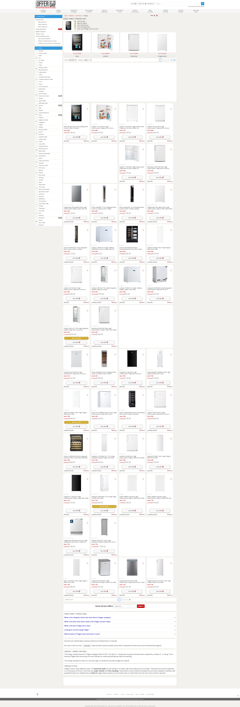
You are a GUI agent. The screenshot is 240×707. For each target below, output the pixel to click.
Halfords (41, 117)
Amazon (41, 51)
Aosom (41, 62)
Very (40, 213)
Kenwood (41, 134)
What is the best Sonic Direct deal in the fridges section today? (87, 622)
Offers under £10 (42, 24)
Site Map (142, 694)
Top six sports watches (44, 38)
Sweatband (42, 199)
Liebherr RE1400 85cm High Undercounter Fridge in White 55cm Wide (131, 457)
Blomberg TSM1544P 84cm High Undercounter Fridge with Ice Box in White (158, 167)
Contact (116, 694)
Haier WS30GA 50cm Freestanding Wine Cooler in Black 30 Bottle (76, 127)
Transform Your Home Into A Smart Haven (49, 43)
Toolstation (42, 208)
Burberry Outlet (43, 67)
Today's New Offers (48, 29)
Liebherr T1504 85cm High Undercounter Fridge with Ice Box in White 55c (131, 167)
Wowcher (41, 225)
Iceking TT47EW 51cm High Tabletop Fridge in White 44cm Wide (130, 288)
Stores (39, 48)
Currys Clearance (43, 86)
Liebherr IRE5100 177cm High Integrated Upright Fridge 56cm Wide (104, 288)
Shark (40, 182)
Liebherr (105, 56)
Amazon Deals (42, 53)
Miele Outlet (42, 151)
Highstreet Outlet (43, 120)
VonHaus (41, 215)
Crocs (40, 81)
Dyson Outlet (42, 101)
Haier (77, 56)
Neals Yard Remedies (44, 153)
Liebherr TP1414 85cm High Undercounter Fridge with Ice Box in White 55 (102, 127)
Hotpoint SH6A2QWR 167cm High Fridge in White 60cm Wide (104, 497)
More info (66, 141)
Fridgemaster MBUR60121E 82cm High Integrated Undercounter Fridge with (75, 541)
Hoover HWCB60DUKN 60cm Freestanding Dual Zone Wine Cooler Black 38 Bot (130, 248)
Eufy (40, 108)
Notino (40, 158)
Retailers (71, 16)
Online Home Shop (44, 161)
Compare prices (69, 221)
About (109, 694)
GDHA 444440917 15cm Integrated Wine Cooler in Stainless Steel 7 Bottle (104, 208)
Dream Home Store (50, 96)
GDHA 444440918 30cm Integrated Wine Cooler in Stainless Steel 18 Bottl (104, 372)
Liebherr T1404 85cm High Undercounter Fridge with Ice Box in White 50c (131, 127)
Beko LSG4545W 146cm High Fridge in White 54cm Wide (75, 581)
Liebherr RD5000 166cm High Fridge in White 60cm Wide (159, 248)
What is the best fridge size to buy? (77, 626)
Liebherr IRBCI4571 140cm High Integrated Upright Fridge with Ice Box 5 (104, 541)
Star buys (87, 645)
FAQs (136, 694)
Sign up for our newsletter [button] (115, 706)
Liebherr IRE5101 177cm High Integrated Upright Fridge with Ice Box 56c (76, 329)
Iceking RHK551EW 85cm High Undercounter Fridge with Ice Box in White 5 (75, 372)
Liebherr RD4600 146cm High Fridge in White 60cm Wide (75, 413)
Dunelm (41, 98)
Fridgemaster (162, 56)
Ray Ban (41, 170)
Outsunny (41, 163)
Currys (40, 84)
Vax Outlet (41, 211)
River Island (42, 175)
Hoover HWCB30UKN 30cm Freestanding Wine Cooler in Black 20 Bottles (132, 413)
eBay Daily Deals (43, 103)
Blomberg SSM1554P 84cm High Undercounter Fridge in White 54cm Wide (104, 329)
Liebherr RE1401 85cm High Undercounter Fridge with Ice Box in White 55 (75, 288)
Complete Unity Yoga (44, 77)
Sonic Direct (42, 187)
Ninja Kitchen (42, 156)
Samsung (41, 177)
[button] (134, 3)
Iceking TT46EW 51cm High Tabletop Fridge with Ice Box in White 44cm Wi (103, 248)
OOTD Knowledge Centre (42, 36)
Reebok (41, 173)
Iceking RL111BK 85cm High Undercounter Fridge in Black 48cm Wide (76, 497)
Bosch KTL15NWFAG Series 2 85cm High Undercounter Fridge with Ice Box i (104, 413)
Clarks (40, 74)
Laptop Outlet (42, 139)
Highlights (41, 16)
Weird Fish (50, 218)
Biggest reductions (41, 31)
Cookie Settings (150, 694)
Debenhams (42, 89)
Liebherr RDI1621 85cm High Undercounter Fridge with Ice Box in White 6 (158, 413)
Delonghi (41, 91)
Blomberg (134, 56)
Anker (40, 55)
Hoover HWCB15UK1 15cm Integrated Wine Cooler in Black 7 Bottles (75, 248)
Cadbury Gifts (42, 72)
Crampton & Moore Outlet (46, 79)
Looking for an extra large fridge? (76, 630)
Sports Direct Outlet (44, 189)
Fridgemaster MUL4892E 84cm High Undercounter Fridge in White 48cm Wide (159, 208)
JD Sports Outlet (43, 129)
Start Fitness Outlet (44, 191)
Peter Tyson (42, 168)
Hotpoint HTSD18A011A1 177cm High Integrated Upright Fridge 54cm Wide (103, 457)
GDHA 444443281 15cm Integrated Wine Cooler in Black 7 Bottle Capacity (131, 208)
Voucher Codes (40, 34)
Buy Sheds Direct (43, 70)
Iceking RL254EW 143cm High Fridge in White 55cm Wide (159, 457)
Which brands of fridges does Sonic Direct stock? (82, 634)
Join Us (122, 694)
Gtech (50, 115)
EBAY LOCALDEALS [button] (196, 11)
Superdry (41, 196)
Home (66, 16)
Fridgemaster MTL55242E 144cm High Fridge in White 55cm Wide (159, 581)
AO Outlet (41, 60)
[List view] (157, 15)
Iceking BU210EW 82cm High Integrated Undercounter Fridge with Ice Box (159, 288)
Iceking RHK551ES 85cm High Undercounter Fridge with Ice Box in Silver (132, 581)
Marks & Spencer (43, 149)
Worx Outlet (42, 222)
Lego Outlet (42, 144)
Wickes (40, 220)
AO (39, 58)
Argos (40, 65)
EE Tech (50, 105)
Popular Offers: (40, 20)
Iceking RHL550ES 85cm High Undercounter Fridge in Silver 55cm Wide (104, 581)
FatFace (41, 110)
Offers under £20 (42, 27)
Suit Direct (41, 194)
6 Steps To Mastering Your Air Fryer (47, 41)
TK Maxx (41, 206)
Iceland (41, 127)
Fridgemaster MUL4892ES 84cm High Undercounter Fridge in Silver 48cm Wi (75, 208)
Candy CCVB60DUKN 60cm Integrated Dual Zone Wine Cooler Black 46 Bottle (76, 457)
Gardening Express (44, 113)
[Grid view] (155, 15)
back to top (69, 599)
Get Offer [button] (76, 137)
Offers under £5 (42, 22)
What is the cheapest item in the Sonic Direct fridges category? (87, 617)
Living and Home (43, 146)
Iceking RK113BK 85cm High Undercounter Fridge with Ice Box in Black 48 (130, 372)
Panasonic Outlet (43, 165)
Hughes (41, 124)
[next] (129, 599)
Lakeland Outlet (43, 137)
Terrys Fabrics (42, 201)
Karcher (41, 132)
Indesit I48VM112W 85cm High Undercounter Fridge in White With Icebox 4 (159, 497)
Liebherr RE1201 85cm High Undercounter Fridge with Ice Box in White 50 (158, 127)
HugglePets (42, 122)
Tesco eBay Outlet (43, 203)
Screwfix (41, 180)
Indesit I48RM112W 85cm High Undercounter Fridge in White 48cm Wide (131, 497)
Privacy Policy (129, 694)
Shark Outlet (42, 184)
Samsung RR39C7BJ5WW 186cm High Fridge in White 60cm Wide (158, 372)
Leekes (40, 141)
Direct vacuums (43, 93)
